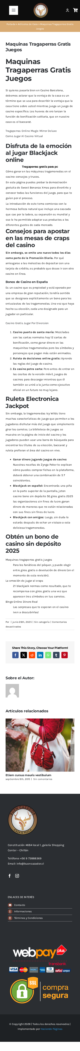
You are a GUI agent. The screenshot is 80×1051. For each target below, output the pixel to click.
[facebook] (10, 876)
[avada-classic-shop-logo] (40, 4)
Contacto (19, 905)
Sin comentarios (42, 779)
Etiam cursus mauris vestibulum (28, 775)
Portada (11, 24)
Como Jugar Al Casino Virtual (24, 136)
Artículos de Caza (28, 24)
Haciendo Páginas (52, 1029)
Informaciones (23, 911)
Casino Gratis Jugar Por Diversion (27, 323)
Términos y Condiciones (28, 918)
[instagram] (17, 876)
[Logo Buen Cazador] (23, 806)
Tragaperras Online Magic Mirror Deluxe (31, 131)
